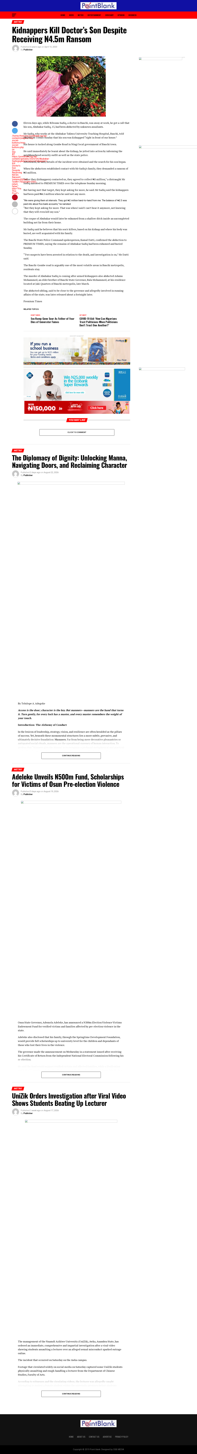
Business (132, 15)
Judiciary (109, 15)
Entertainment (94, 15)
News (71, 15)
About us (81, 1436)
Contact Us (94, 1436)
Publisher (28, 50)
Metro (81, 15)
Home (63, 15)
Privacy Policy (121, 1436)
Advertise (107, 1436)
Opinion (121, 15)
